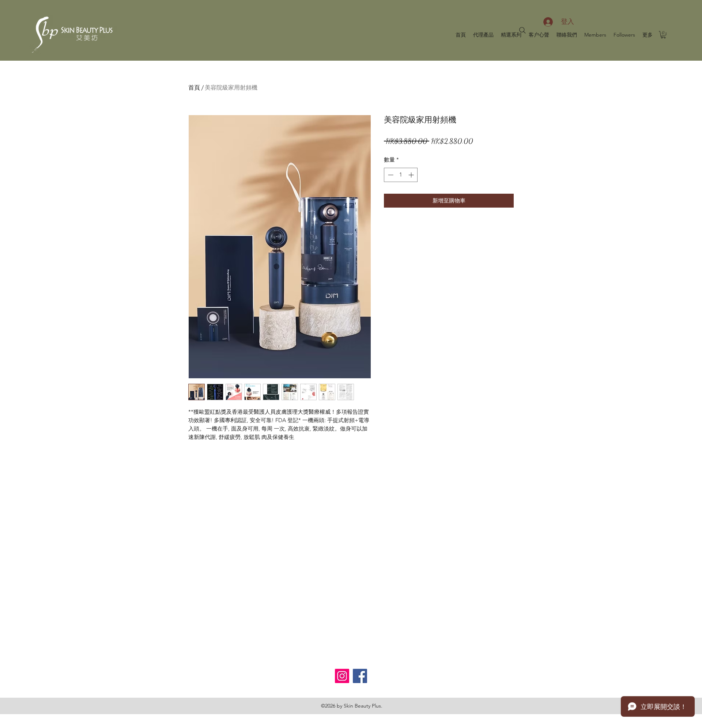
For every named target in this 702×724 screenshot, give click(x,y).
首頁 (194, 87)
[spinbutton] (401, 175)
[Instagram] (342, 676)
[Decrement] (390, 175)
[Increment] (412, 175)
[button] (663, 34)
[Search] (522, 30)
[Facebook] (360, 676)
